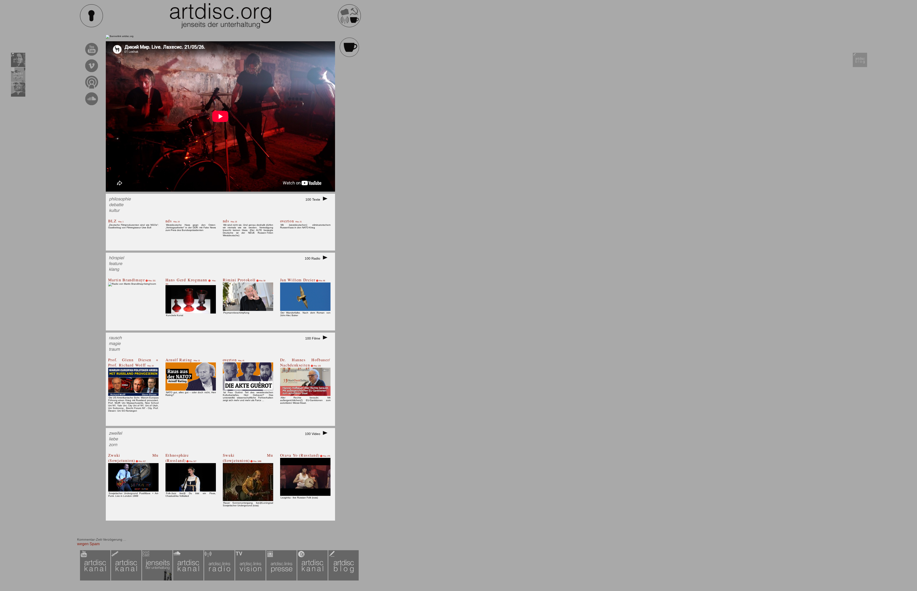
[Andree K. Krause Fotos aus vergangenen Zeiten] (18, 95)
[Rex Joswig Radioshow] (18, 66)
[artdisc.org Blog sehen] (860, 66)
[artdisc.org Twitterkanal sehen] (312, 579)
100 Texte (313, 199)
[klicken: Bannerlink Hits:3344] (119, 36)
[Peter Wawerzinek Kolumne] (18, 81)
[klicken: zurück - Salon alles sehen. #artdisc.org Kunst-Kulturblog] (349, 56)
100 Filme (313, 338)
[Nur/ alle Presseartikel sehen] (281, 579)
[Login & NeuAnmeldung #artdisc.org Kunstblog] (91, 26)
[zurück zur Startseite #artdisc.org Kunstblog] (349, 26)
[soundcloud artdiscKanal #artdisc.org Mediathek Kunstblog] (92, 106)
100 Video (313, 434)
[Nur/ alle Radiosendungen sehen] (219, 579)
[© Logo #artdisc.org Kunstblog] (220, 15)
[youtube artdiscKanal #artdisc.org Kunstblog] (92, 56)
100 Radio (313, 258)
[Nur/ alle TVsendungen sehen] (250, 579)
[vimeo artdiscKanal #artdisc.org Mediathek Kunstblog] (92, 73)
